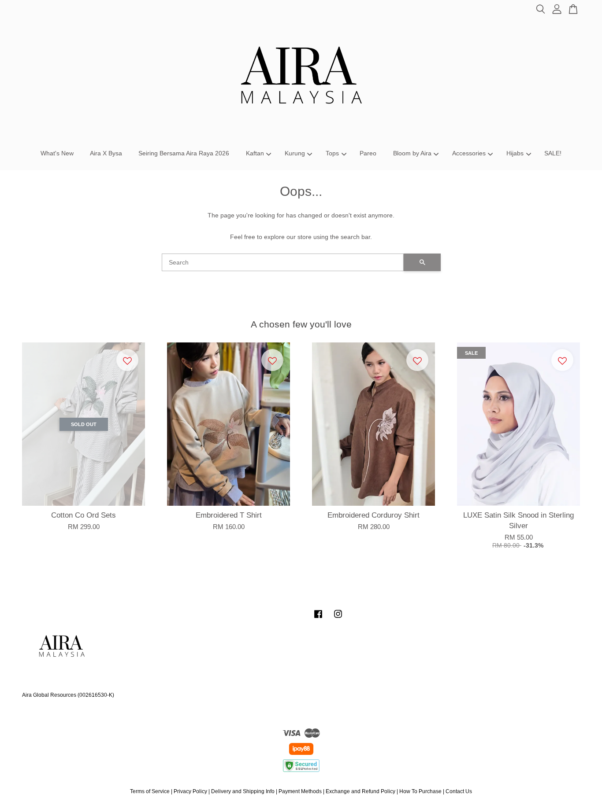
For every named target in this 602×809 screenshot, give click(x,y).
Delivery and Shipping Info (243, 791)
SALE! (552, 153)
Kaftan (255, 153)
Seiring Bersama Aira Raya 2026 (183, 153)
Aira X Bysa (106, 153)
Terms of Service (150, 791)
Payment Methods (300, 791)
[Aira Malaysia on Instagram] (338, 618)
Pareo (368, 153)
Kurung (295, 153)
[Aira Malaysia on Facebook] (318, 618)
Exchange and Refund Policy (360, 791)
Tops (332, 153)
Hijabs (515, 153)
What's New (57, 153)
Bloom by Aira (412, 153)
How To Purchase (420, 791)
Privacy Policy (190, 791)
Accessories (469, 153)
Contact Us (459, 791)
